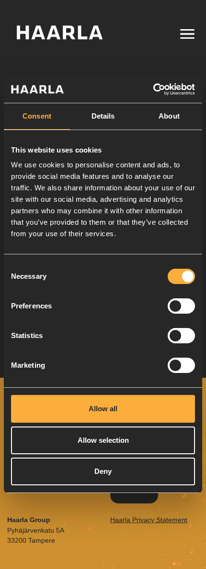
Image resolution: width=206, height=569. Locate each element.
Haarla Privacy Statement (148, 520)
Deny (103, 471)
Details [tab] (103, 116)
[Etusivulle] (70, 32)
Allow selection (103, 440)
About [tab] (169, 116)
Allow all (103, 409)
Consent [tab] (37, 116)
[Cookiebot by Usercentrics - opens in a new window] (153, 89)
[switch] (181, 306)
